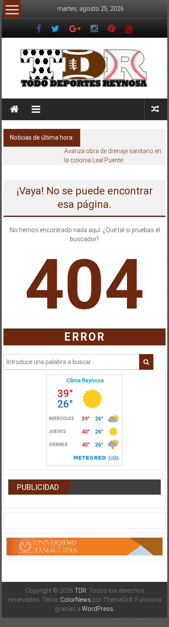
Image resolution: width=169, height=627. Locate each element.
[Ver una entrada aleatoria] (155, 109)
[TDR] (14, 109)
